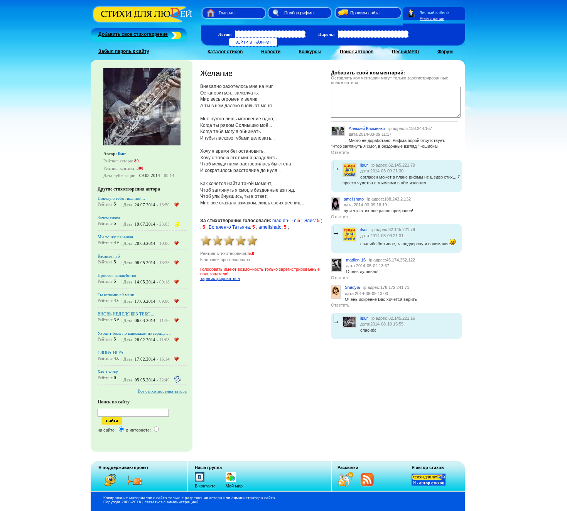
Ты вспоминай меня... (117, 294)
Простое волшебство (117, 275)
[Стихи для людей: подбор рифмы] (275, 12)
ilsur (122, 153)
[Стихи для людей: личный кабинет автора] (411, 12)
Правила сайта (365, 12)
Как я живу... (109, 371)
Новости (270, 51)
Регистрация (432, 18)
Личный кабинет (435, 12)
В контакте (205, 486)
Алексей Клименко (367, 128)
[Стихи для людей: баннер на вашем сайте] (429, 484)
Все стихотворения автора (162, 391)
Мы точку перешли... (117, 236)
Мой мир (234, 486)
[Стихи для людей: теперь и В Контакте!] (199, 482)
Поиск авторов (356, 51)
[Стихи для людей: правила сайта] (341, 12)
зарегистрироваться (220, 278)
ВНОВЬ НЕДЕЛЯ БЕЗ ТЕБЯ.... (126, 314)
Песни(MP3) (405, 51)
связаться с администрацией (172, 502)
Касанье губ (109, 256)
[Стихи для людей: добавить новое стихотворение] (175, 34)
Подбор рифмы (299, 12)
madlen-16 (283, 220)
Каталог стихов (225, 51)
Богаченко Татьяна (229, 227)
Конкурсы (310, 51)
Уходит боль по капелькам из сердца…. (134, 333)
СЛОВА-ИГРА (110, 352)
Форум (445, 51)
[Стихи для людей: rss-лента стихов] (348, 485)
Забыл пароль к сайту (123, 51)
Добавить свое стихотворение (133, 34)
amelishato (270, 227)
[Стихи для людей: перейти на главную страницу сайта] (208, 12)
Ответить (340, 152)
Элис (309, 220)
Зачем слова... (110, 217)
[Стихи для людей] (144, 22)
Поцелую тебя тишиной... (121, 198)
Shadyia (352, 287)
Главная (227, 12)
